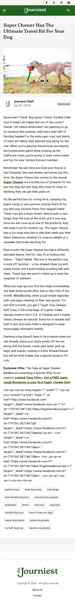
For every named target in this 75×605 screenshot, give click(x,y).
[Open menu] (4, 10)
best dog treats (33, 489)
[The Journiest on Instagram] (61, 2)
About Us (37, 589)
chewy (25, 505)
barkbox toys (12, 489)
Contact (37, 595)
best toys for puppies (46, 497)
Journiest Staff (24, 101)
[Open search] (68, 10)
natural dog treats (39, 520)
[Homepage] (35, 10)
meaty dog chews (14, 520)
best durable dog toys (17, 497)
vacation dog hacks (39, 528)
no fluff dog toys (14, 528)
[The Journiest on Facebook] (46, 2)
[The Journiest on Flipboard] (68, 2)
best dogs (52, 489)
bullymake (10, 505)
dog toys (39, 505)
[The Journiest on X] (54, 2)
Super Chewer (13, 182)
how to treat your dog (40, 512)
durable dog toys (14, 512)
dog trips (55, 505)
